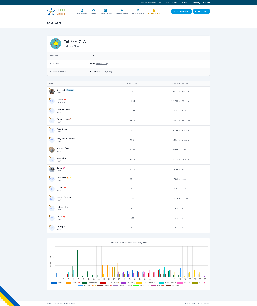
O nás (166, 2)
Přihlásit (203, 11)
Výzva (174, 2)
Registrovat (183, 11)
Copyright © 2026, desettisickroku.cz (61, 303)
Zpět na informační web (151, 2)
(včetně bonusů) (102, 64)
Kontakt (206, 2)
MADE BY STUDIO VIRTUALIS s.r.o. (197, 303)
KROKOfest (185, 2)
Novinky (196, 2)
